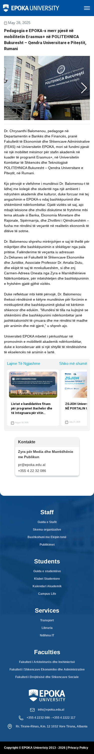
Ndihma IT (47, 635)
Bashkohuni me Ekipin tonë (47, 537)
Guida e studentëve (47, 571)
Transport (47, 620)
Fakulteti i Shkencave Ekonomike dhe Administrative (47, 669)
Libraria (47, 628)
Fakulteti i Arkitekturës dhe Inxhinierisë (47, 662)
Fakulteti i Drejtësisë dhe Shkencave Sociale (47, 677)
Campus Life (47, 594)
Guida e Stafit (47, 522)
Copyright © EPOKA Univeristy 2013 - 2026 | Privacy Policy (46, 747)
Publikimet (47, 544)
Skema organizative (47, 529)
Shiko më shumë (73, 363)
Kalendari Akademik (47, 586)
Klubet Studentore (47, 578)
